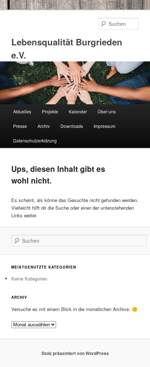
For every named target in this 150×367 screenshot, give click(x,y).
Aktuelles (22, 111)
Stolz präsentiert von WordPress (75, 353)
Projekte (50, 111)
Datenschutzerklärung (35, 140)
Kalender (78, 111)
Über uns (107, 111)
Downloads (71, 126)
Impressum (104, 126)
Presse (20, 126)
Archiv (44, 126)
